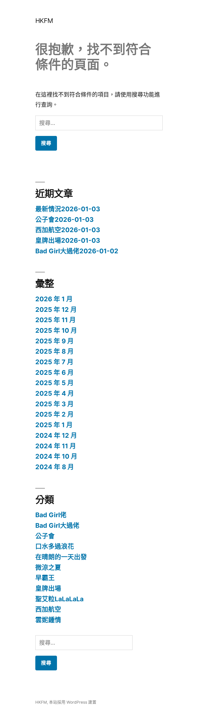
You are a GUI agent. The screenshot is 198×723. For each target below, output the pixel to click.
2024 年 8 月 (54, 467)
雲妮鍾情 (48, 620)
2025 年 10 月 (56, 330)
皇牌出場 (48, 588)
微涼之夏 (48, 567)
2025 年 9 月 (54, 341)
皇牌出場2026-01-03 (67, 240)
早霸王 (45, 578)
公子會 (45, 536)
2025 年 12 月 (56, 309)
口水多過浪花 (54, 546)
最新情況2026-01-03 (67, 209)
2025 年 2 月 (54, 414)
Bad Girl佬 (51, 515)
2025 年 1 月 (54, 425)
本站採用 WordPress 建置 (72, 702)
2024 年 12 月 (56, 435)
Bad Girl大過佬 (57, 525)
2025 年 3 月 (54, 404)
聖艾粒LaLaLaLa (59, 599)
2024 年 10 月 (56, 456)
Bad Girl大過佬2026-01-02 (76, 251)
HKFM (44, 21)
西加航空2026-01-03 (67, 230)
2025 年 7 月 (54, 362)
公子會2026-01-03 (64, 219)
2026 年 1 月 (54, 299)
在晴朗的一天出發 (61, 557)
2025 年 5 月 (54, 383)
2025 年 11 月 (55, 320)
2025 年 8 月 (54, 351)
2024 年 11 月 (55, 446)
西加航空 (48, 609)
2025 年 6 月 (54, 372)
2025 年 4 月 (54, 393)
